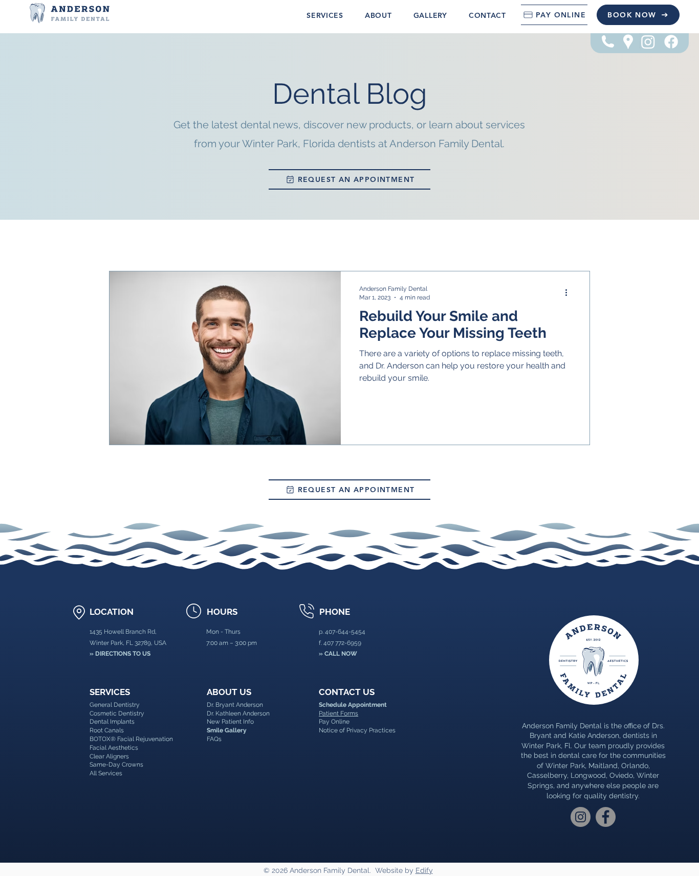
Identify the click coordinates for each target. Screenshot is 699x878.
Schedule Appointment (353, 704)
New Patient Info (230, 721)
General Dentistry (115, 704)
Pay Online (334, 721)
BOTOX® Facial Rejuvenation (131, 739)
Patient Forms (338, 713)
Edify (424, 870)
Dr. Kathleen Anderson (238, 713)
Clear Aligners (109, 756)
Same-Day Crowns (116, 764)
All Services (106, 773)
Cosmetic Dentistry (117, 713)
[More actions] (569, 292)
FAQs (214, 739)
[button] (325, 15)
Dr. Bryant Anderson (235, 704)
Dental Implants (112, 721)
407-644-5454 (345, 631)
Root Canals (107, 730)
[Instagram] (648, 42)
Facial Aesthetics (114, 747)
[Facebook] (671, 42)
